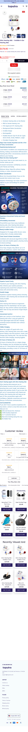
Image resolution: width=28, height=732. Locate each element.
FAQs (3, 688)
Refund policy (5, 708)
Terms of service (6, 700)
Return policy (5, 705)
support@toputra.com (7, 674)
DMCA (3, 691)
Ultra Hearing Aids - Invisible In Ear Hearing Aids (9, 447)
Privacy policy (5, 697)
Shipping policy (5, 703)
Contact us (5, 682)
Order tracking (5, 685)
